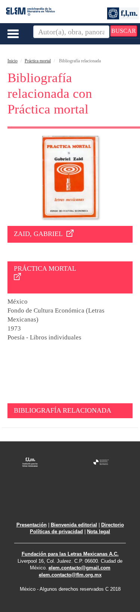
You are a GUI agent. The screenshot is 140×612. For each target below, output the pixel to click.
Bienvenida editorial (74, 525)
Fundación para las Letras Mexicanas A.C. (70, 554)
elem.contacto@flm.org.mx (70, 575)
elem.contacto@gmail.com (80, 568)
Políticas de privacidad (56, 531)
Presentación (31, 525)
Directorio (112, 525)
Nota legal (98, 531)
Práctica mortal (38, 60)
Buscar (123, 31)
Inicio (12, 60)
